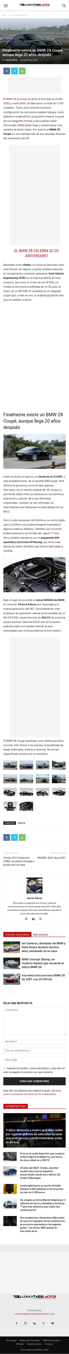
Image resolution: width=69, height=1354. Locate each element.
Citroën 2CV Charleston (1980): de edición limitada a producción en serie (18, 861)
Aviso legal (11, 1340)
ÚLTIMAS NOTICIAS (15, 1106)
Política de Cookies (51, 1340)
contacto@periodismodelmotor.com (35, 1313)
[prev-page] (5, 992)
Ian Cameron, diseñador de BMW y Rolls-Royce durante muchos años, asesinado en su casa (43, 947)
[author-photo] (34, 893)
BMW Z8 (21, 823)
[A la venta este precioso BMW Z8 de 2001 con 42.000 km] (11, 979)
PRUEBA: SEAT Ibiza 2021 (52, 857)
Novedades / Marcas (19, 15)
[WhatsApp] (22, 71)
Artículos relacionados (17, 934)
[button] (5, 5)
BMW (21, 125)
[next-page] (11, 992)
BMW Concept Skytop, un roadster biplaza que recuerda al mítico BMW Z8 (43, 963)
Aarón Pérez (12, 60)
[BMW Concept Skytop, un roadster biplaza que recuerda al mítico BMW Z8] (11, 963)
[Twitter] (14, 71)
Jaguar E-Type (50, 533)
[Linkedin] (34, 919)
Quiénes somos (34, 1343)
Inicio (4, 15)
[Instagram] (27, 919)
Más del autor (40, 934)
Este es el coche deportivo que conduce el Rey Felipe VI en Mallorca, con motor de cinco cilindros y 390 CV (42, 1157)
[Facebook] (6, 71)
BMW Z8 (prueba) (16, 99)
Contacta (49, 1343)
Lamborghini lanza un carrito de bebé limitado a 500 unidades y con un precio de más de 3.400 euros (41, 1189)
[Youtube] (52, 1323)
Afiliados (20, 1343)
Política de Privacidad (29, 1340)
